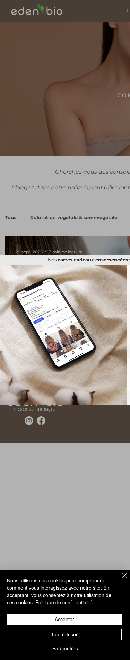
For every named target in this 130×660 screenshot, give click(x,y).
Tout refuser (64, 634)
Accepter (64, 619)
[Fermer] (120, 579)
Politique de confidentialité (64, 602)
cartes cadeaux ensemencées (93, 259)
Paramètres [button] (65, 648)
